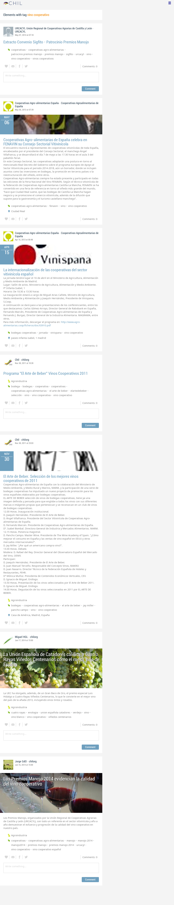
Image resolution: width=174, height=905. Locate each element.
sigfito (69, 54)
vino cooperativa (41, 395)
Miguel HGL (21, 637)
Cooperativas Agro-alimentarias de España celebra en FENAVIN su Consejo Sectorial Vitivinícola (45, 142)
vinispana (56, 332)
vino (88, 54)
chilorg (25, 359)
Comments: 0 (89, 66)
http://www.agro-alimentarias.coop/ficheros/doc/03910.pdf (41, 323)
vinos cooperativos (43, 58)
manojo (71, 840)
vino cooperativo (20, 58)
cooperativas (18, 49)
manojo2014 (18, 845)
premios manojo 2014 (61, 845)
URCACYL (20, 31)
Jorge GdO (21, 761)
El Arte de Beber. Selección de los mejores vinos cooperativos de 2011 (40, 478)
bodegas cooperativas (23, 332)
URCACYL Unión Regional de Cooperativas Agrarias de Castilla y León (53, 28)
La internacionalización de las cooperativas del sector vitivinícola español (45, 272)
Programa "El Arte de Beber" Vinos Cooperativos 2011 (45, 373)
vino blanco (17, 716)
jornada (43, 332)
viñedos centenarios (59, 716)
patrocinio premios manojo (26, 54)
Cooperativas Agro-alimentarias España (37, 103)
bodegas (27, 386)
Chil (17, 359)
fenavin (53, 206)
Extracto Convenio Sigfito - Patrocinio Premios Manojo (46, 42)
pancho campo (19, 609)
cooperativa (41, 386)
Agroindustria (19, 381)
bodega (15, 386)
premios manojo (54, 54)
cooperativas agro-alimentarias (46, 49)
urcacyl (80, 54)
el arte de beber (58, 390)
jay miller (88, 605)
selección (16, 395)
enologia (33, 712)
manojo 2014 (85, 840)
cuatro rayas (18, 712)
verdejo (77, 712)
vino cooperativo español (47, 849)
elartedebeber (79, 390)
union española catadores (55, 712)
